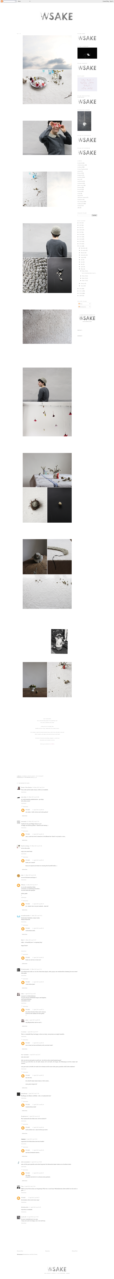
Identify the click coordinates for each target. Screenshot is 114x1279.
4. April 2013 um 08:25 (38, 1075)
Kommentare (83, 307)
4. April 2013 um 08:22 (38, 957)
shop (78, 195)
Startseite (47, 1251)
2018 (80, 234)
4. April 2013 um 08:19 (38, 904)
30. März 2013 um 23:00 (33, 797)
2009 (80, 295)
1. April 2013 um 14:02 (30, 993)
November (83, 250)
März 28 (84, 276)
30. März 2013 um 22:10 (38, 787)
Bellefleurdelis (24, 1207)
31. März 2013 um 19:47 (30, 940)
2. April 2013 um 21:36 (29, 1186)
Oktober (83, 252)
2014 (80, 243)
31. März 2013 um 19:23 (36, 915)
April (82, 266)
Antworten (23, 792)
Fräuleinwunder (25, 969)
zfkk (78, 207)
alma (22, 993)
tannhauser (80, 199)
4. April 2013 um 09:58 (34, 1020)
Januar (82, 286)
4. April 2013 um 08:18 (38, 834)
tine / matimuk (24, 1054)
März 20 (84, 278)
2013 (80, 246)
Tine (22, 1186)
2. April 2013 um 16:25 (34, 1116)
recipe (78, 193)
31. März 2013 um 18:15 (32, 884)
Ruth (22, 940)
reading (79, 191)
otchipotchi (80, 183)
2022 (80, 225)
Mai (82, 264)
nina (22, 875)
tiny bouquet (39, 776)
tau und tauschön (25, 915)
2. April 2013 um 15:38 (33, 1093)
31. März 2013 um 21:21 (36, 969)
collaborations (80, 165)
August (83, 257)
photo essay (31, 776)
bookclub (79, 163)
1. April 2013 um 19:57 (32, 1032)
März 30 (84, 271)
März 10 (84, 280)
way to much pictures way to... (89, 273)
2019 (80, 232)
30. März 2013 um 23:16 (33, 821)
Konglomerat (24, 1116)
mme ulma (24, 797)
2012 (80, 288)
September (83, 255)
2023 (80, 223)
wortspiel (79, 205)
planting (79, 187)
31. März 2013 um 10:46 (30, 875)
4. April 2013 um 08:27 (38, 1173)
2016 (80, 239)
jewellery (79, 177)
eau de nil (23, 1217)
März (82, 269)
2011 (80, 291)
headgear (79, 175)
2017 (80, 237)
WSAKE (28, 809)
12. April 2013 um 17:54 (32, 1217)
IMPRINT (79, 336)
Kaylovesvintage (25, 846)
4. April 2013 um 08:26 (38, 1104)
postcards (79, 189)
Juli (82, 259)
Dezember (83, 248)
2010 (80, 293)
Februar (83, 283)
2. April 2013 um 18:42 (31, 1139)
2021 (80, 227)
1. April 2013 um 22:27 (34, 1054)
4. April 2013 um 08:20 (38, 809)
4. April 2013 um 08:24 (38, 1043)
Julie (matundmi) (25, 1162)
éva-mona (23, 1032)
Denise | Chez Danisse (26, 787)
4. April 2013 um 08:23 (38, 1009)
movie (79, 179)
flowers (24, 776)
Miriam (23, 884)
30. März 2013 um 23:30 (36, 846)
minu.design (24, 1093)
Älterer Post (74, 1251)
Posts (81, 304)
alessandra (24, 821)
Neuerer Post (20, 1251)
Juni (82, 262)
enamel (79, 171)
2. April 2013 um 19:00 (36, 1162)
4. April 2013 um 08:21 (38, 860)
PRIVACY (79, 330)
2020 (80, 230)
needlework (80, 181)
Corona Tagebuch (81, 169)
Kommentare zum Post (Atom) (30, 1254)
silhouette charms (81, 197)
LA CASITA (52, 743)
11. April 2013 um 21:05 (35, 1207)
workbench (80, 203)
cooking (79, 167)
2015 (80, 241)
